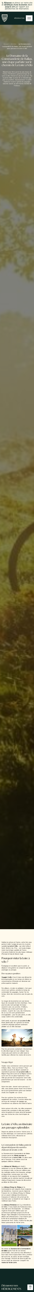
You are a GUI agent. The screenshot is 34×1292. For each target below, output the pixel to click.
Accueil (6, 44)
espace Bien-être (19, 1255)
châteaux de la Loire (8, 1136)
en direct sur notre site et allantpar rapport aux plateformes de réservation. (17, 6)
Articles (13, 44)
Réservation (19, 18)
